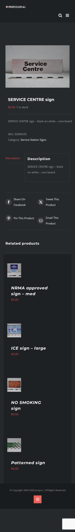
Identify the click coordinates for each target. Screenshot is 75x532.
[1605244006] (37, 66)
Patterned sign (28, 462)
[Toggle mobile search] (60, 15)
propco (39, 490)
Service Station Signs (33, 140)
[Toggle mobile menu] (68, 15)
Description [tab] (12, 158)
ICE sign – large (28, 348)
